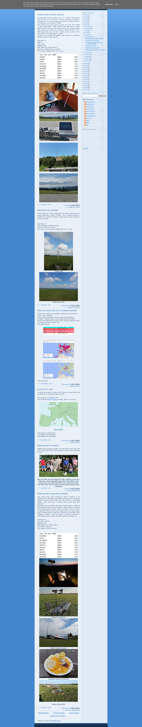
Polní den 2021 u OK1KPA (48, 446)
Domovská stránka (59, 713)
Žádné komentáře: (66, 305)
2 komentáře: (67, 205)
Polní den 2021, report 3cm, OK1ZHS (52, 494)
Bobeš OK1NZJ (90, 102)
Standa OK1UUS (90, 115)
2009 (86, 85)
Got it (117, 4)
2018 (86, 67)
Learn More (109, 4)
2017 (86, 69)
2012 (86, 79)
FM (75, 307)
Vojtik (87, 120)
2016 (86, 71)
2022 (86, 23)
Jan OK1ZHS (89, 106)
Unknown (88, 118)
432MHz (71, 207)
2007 (86, 89)
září (87, 32)
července (88, 36)
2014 (86, 75)
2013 (86, 77)
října (87, 30)
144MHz (70, 307)
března (88, 58)
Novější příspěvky (43, 713)
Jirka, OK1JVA (90, 109)
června (88, 52)
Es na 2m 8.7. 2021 (45, 389)
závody (78, 207)
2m (73, 307)
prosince (88, 26)
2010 (86, 83)
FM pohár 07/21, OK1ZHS (47, 210)
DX (77, 386)
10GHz (67, 710)
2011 (86, 81)
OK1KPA (74, 490)
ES (79, 386)
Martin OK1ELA (90, 111)
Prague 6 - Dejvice (52, 399)
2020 (86, 63)
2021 (86, 25)
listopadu (88, 28)
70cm (74, 207)
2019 (86, 65)
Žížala (88, 122)
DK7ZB (52, 397)
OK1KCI (69, 490)
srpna (87, 34)
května (88, 54)
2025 (86, 16)
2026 (86, 14)
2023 (86, 20)
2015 (86, 73)
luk (87, 125)
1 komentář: (68, 488)
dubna (88, 56)
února (87, 60)
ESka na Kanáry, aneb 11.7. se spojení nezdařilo (57, 310)
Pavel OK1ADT (90, 113)
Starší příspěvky (74, 713)
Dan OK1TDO (90, 104)
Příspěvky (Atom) (55, 721)
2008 (86, 87)
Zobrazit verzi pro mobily (57, 716)
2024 (86, 18)
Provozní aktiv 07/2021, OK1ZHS (50, 15)
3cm (70, 710)
